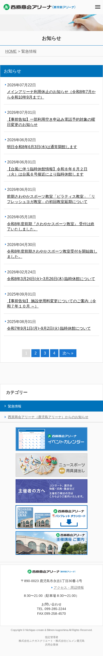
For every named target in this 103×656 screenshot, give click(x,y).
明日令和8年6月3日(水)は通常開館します (42, 147)
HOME (11, 51)
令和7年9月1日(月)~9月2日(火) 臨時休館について (49, 328)
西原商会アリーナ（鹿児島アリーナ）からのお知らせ (48, 417)
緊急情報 (14, 406)
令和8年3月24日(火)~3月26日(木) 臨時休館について (51, 279)
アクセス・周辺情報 (69, 587)
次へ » (68, 353)
